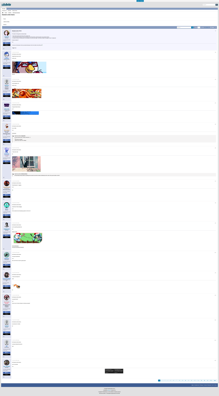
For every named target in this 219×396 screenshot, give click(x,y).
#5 (215, 124)
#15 (215, 360)
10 (185, 380)
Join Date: (5, 39)
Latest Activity (6, 21)
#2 (215, 52)
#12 (215, 295)
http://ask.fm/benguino (18, 61)
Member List (4, 10)
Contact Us (196, 385)
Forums (3, 8)
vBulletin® (109, 390)
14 (198, 380)
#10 (215, 252)
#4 (215, 102)
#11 (215, 272)
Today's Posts (14, 10)
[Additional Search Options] (215, 5)
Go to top (214, 385)
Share (7, 94)
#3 (215, 79)
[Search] (216, 5)
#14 (215, 340)
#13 (215, 319)
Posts (4, 18)
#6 (215, 147)
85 (211, 380)
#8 (215, 202)
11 (188, 380)
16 (204, 380)
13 (194, 380)
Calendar (9, 10)
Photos (4, 24)
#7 (215, 181)
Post (7, 67)
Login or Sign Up (140, 0)
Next (215, 380)
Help (192, 385)
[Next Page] (207, 27)
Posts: (4, 40)
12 (191, 380)
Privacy (201, 385)
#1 (215, 30)
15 (201, 380)
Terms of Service (207, 385)
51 (207, 380)
